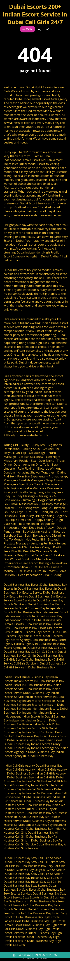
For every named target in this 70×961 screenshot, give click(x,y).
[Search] (39, 29)
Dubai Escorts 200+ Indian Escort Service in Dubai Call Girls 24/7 (35, 14)
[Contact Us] (47, 29)
